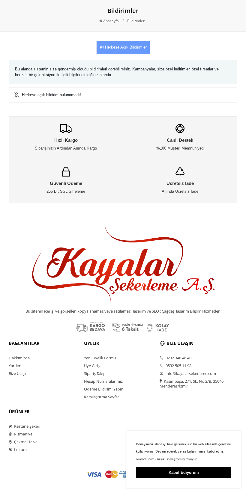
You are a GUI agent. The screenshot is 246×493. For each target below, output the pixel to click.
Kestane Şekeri (26, 426)
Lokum (20, 449)
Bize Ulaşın (18, 373)
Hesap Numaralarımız (103, 381)
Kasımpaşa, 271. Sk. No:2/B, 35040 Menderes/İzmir (192, 383)
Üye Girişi (92, 365)
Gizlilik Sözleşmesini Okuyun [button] (176, 459)
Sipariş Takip (95, 373)
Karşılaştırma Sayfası (102, 396)
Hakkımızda (19, 357)
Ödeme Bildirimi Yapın (103, 389)
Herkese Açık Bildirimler (125, 47)
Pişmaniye (22, 434)
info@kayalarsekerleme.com (190, 373)
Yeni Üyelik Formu (100, 357)
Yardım (15, 365)
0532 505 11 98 (178, 365)
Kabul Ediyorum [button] (184, 472)
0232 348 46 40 (178, 357)
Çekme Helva (25, 441)
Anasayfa (110, 20)
